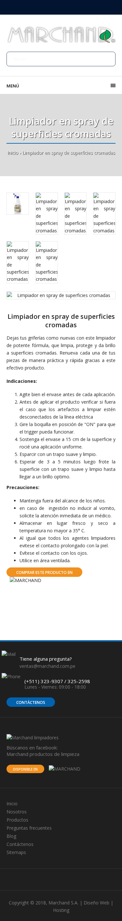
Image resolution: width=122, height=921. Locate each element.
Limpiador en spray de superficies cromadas (68, 152)
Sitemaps (16, 852)
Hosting (61, 910)
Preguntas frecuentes (29, 828)
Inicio (12, 152)
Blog (11, 836)
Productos (17, 820)
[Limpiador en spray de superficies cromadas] (61, 295)
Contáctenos (30, 702)
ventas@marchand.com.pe (47, 666)
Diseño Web (96, 903)
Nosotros (17, 812)
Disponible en (25, 769)
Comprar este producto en (44, 572)
